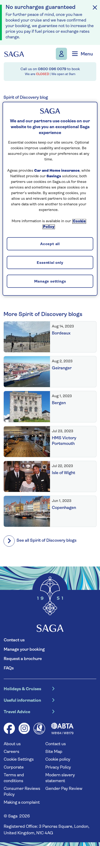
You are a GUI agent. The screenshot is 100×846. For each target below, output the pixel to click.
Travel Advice (17, 712)
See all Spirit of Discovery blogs (47, 541)
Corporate (14, 768)
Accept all (50, 244)
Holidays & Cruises (22, 689)
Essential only (50, 263)
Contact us (14, 640)
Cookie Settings (19, 760)
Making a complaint (22, 803)
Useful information (22, 701)
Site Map (53, 752)
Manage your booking (24, 650)
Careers (11, 752)
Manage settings (50, 281)
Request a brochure (23, 659)
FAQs (9, 668)
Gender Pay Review (63, 789)
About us (12, 744)
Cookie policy (57, 760)
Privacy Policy (58, 768)
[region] (50, 199)
